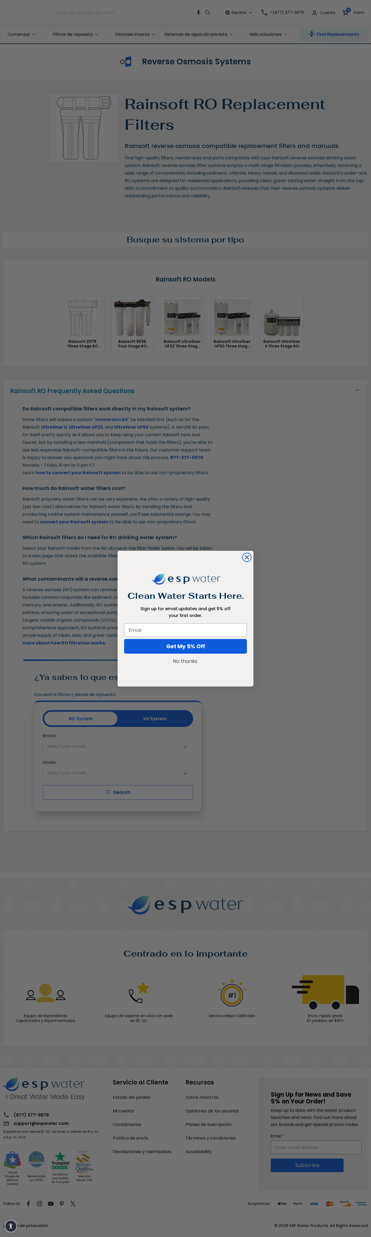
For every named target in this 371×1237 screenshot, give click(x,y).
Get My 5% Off (185, 646)
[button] (10, 1226)
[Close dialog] (247, 557)
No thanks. (185, 661)
